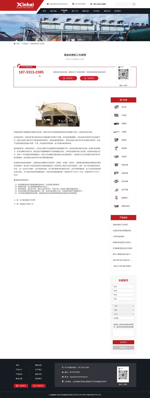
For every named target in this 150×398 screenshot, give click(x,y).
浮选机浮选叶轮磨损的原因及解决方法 (127, 230)
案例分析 (85, 11)
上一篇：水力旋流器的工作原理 (24, 200)
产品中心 (19, 369)
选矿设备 (53, 11)
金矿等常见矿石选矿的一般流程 (124, 260)
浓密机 (16, 132)
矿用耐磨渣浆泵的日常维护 (122, 248)
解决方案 (19, 378)
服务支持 (107, 11)
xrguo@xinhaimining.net (58, 4)
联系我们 (118, 11)
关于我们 (96, 11)
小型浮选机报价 (118, 236)
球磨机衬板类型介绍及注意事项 (124, 242)
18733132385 (80, 4)
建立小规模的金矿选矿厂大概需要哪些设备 (128, 254)
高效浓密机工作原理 (37, 43)
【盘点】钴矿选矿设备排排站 (123, 266)
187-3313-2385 (31, 72)
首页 (44, 11)
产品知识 (64, 10)
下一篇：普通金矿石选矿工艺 (24, 204)
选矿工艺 (75, 11)
